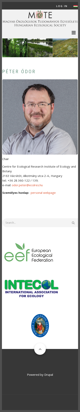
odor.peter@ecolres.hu (27, 185)
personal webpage (43, 193)
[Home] (40, 18)
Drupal (48, 375)
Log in (62, 6)
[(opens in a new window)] (28, 252)
